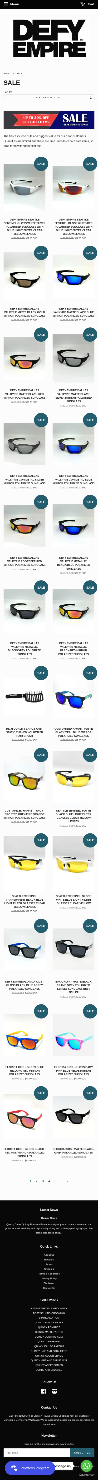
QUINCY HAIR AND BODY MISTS (49, 1351)
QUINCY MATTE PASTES (49, 1332)
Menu (14, 4)
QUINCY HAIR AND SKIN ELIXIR (49, 1360)
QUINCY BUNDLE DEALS (49, 1322)
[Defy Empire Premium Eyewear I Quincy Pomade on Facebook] (43, 1392)
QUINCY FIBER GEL (49, 1341)
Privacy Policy (49, 1278)
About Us (49, 1255)
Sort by (8, 91)
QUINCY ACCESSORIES (49, 1365)
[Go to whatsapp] (87, 1466)
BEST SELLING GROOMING (49, 1313)
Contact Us (49, 1288)
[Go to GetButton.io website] (86, 1475)
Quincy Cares (49, 1218)
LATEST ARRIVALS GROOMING (49, 1308)
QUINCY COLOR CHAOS (49, 1356)
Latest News (49, 1210)
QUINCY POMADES (49, 1327)
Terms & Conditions (49, 1273)
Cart (90, 4)
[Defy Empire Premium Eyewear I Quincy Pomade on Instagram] (54, 1392)
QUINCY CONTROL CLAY (49, 1336)
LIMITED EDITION (49, 1317)
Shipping (49, 1269)
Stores (49, 1264)
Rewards (49, 1259)
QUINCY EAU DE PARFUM (49, 1346)
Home (7, 73)
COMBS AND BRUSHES (49, 1370)
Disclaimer (49, 1283)
